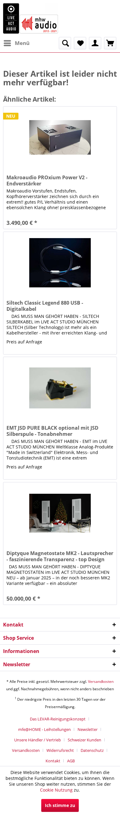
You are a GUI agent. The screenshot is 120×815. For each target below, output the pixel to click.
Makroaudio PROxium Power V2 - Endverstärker (46, 180)
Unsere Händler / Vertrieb (37, 740)
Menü (22, 43)
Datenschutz (92, 750)
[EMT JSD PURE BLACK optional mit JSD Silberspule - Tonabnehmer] (60, 388)
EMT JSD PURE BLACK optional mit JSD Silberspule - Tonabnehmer (52, 431)
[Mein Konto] (95, 43)
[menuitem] (16, 43)
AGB (71, 761)
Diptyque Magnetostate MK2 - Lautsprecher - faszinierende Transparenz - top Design (59, 556)
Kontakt (53, 761)
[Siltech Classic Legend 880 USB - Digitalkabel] (60, 262)
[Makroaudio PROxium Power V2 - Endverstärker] (60, 137)
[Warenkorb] (110, 43)
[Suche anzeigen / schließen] (65, 43)
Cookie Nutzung (56, 790)
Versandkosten (101, 681)
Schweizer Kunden (84, 740)
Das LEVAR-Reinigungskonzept (58, 719)
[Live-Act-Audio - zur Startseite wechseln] (30, 18)
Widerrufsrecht (60, 750)
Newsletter (88, 729)
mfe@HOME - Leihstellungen (44, 729)
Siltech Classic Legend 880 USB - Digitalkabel (44, 306)
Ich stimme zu (60, 805)
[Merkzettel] (80, 43)
